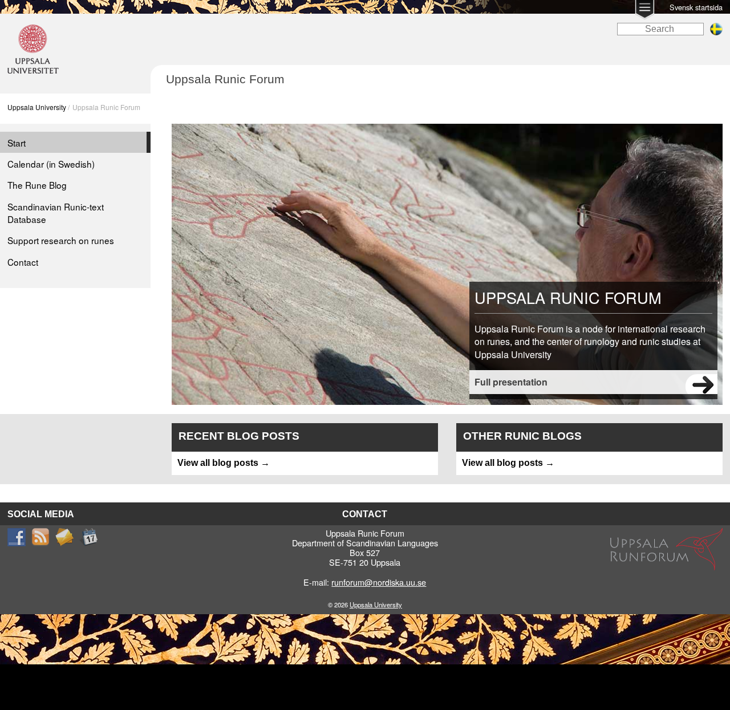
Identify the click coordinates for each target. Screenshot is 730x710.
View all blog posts (217, 463)
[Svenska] (716, 32)
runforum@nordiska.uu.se (378, 582)
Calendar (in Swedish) (51, 163)
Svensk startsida (696, 7)
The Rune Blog (37, 184)
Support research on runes (60, 240)
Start (16, 142)
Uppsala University (36, 107)
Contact (22, 261)
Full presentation (511, 381)
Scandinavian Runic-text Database (55, 212)
